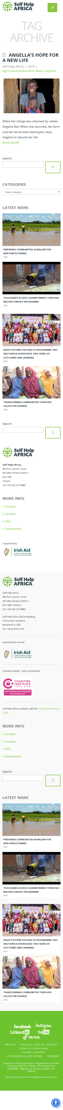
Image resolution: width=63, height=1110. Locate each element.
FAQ (8, 521)
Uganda (50, 71)
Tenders (53, 1056)
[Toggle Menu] (52, 7)
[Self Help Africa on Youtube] (43, 1031)
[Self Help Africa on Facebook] (22, 1026)
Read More (10, 143)
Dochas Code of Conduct (39, 1044)
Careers (10, 514)
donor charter (33, 1052)
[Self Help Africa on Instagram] (43, 1026)
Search (7, 158)
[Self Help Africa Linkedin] (19, 1031)
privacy (10, 1044)
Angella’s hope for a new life (30, 57)
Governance (13, 528)
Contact (10, 506)
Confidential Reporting (25, 1056)
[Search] (52, 167)
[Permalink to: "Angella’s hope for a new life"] (31, 96)
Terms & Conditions (33, 1048)
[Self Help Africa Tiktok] (31, 1037)
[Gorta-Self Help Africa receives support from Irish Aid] (17, 551)
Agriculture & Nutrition (18, 71)
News (39, 71)
